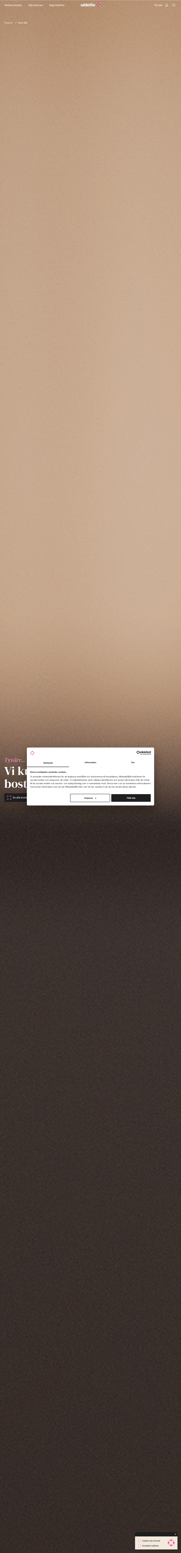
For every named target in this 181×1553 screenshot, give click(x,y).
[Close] (175, 1534)
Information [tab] (90, 762)
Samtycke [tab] (48, 762)
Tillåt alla (131, 798)
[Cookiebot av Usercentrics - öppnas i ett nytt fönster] (138, 753)
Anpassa (88, 798)
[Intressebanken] (166, 5)
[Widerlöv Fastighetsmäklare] (90, 5)
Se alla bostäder (22, 797)
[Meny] (174, 5)
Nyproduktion (56, 5)
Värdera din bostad (151, 1541)
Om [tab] (133, 762)
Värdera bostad (12, 5)
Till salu (158, 5)
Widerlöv (8, 23)
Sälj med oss (35, 5)
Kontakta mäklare (150, 1546)
